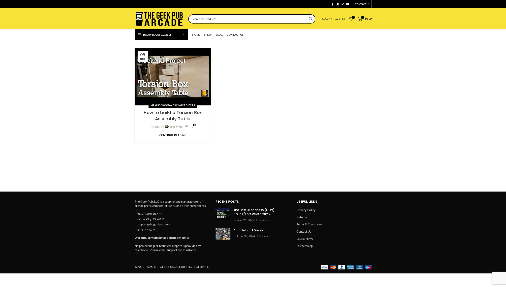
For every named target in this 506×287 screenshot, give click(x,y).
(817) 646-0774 (146, 229)
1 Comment (262, 220)
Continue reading (172, 135)
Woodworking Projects (178, 105)
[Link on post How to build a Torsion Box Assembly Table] (173, 76)
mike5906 (176, 126)
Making (155, 105)
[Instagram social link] (342, 4)
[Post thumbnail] (223, 215)
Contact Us (303, 231)
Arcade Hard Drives (248, 230)
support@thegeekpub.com (153, 224)
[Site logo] (159, 18)
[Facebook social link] (332, 4)
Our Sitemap (304, 246)
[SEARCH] (310, 19)
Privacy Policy (306, 210)
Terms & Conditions (309, 224)
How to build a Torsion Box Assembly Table (173, 115)
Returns (301, 217)
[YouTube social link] (348, 4)
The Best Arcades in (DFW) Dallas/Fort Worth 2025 (254, 212)
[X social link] (337, 4)
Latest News (304, 238)
